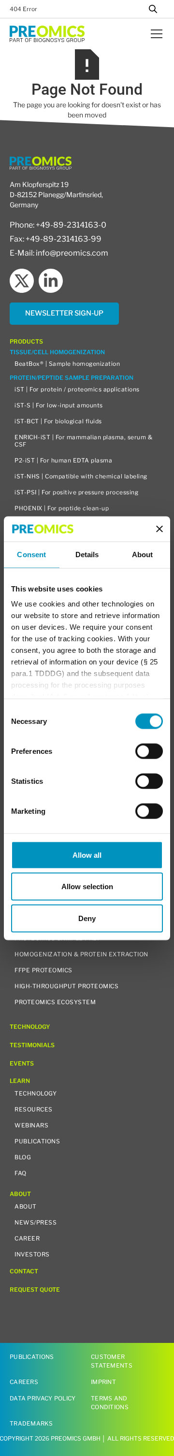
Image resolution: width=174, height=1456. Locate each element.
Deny (87, 918)
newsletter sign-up (64, 313)
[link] (64, 314)
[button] (154, 33)
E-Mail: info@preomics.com (59, 253)
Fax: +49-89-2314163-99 (56, 239)
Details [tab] (87, 554)
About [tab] (142, 554)
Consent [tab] (31, 554)
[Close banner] (159, 528)
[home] (47, 34)
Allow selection (87, 886)
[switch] (149, 751)
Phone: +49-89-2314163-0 (58, 225)
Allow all (87, 855)
